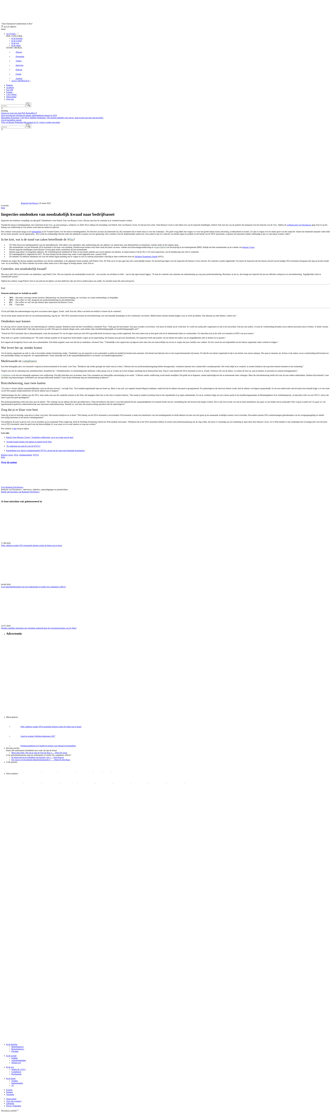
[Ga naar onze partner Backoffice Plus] (15, 771)
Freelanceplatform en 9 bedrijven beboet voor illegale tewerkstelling (48, 746)
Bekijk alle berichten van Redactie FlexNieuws (20, 492)
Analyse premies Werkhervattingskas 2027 (37, 736)
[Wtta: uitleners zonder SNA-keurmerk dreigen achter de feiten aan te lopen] (165, 523)
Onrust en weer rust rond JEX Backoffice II (19, 113)
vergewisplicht (160, 247)
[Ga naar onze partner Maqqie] (86, 783)
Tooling (14, 1081)
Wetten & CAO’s (18, 1069)
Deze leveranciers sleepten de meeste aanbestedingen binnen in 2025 (29, 115)
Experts (9, 92)
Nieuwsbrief (11, 97)
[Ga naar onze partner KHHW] (107, 771)
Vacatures (10, 1094)
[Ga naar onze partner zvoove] (120, 771)
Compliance (6, 375)
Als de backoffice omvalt (11, 120)
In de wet (10, 1067)
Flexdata (14, 1051)
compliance (29, 361)
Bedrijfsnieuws (17, 1047)
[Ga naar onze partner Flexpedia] (84, 771)
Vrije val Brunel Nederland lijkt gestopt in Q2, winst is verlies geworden (30, 122)
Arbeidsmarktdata (18, 1060)
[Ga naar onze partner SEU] (33, 783)
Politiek (14, 1058)
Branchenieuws (17, 1049)
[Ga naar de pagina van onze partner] (24, 798)
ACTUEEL (11, 34)
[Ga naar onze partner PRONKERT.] (51, 783)
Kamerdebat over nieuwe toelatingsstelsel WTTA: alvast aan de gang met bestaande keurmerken (45, 450)
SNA (16, 455)
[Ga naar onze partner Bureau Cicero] (98, 771)
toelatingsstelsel (25, 455)
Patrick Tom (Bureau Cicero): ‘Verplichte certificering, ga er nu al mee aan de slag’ (40, 437)
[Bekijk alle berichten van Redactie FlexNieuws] (10, 203)
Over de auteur (9, 462)
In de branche (11, 1044)
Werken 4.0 (16, 1063)
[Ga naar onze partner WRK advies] (193, 783)
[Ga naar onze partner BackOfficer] (50, 771)
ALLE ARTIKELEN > (21, 81)
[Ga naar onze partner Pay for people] (176, 783)
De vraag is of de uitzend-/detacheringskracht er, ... (40, 760)
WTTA (36, 455)
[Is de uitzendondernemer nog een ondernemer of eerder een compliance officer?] (165, 565)
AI (12, 1085)
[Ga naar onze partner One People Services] (67, 771)
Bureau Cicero (7, 455)
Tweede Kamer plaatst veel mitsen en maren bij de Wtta (29, 442)
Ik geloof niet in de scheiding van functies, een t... (37, 757)
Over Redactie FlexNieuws (12, 487)
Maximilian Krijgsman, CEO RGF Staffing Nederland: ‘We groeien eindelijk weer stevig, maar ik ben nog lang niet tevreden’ (52, 118)
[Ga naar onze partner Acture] (33, 771)
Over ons (10, 99)
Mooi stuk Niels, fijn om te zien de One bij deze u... (39, 753)
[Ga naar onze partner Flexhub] (15, 783)
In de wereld (11, 1056)
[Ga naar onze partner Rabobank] (122, 783)
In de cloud (10, 1078)
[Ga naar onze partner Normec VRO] (69, 783)
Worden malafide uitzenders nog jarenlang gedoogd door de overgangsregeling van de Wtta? (39, 628)
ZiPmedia (10, 1103)
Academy (10, 87)
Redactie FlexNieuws (30, 203)
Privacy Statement (13, 1106)
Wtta (50, 225)
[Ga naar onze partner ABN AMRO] (140, 783)
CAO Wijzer (11, 94)
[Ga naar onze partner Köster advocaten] (158, 783)
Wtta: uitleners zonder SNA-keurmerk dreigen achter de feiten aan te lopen (31, 545)
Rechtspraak (16, 1074)
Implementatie (17, 1083)
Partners (9, 85)
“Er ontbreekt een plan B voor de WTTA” (23, 446)
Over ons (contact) (13, 1101)
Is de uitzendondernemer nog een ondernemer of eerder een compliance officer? (33, 587)
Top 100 (9, 90)
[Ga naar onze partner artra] (104, 783)
